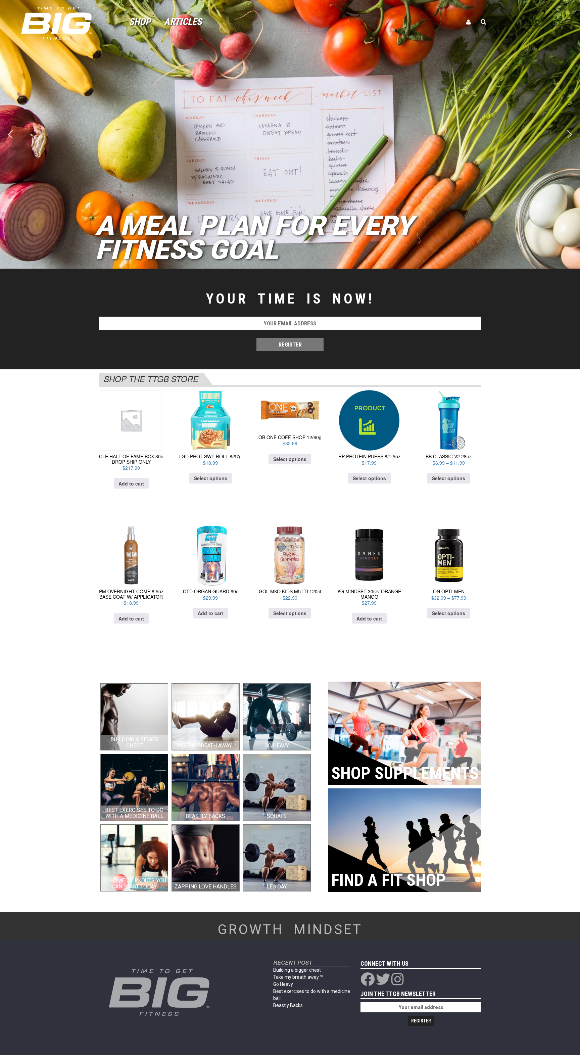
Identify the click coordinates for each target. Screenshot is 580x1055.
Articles (183, 21)
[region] (290, 134)
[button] (10, 134)
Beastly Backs (288, 1005)
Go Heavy (283, 984)
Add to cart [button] (131, 483)
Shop (140, 21)
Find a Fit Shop (388, 880)
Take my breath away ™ (298, 977)
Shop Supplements (405, 773)
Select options (210, 478)
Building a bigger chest (297, 970)
